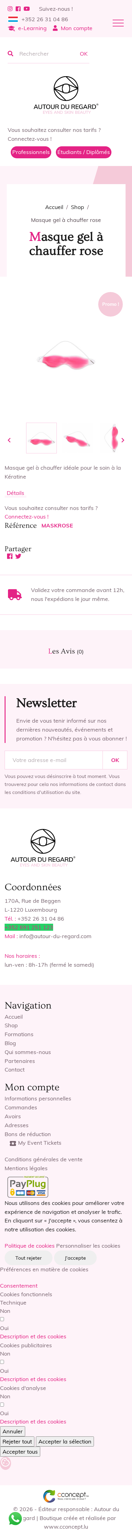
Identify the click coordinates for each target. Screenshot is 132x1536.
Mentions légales (26, 1168)
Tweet (18, 556)
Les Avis (66, 651)
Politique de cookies (30, 1245)
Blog (10, 1043)
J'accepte (75, 1258)
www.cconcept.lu (66, 1526)
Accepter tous (20, 1451)
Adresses (17, 1125)
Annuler (12, 1431)
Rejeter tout (17, 1441)
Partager (10, 556)
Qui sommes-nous (28, 1052)
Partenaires (20, 1060)
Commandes (21, 1107)
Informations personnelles (38, 1098)
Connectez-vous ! (27, 516)
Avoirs (13, 1116)
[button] (33, 1336)
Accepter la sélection (64, 1441)
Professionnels (31, 152)
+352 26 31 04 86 (44, 19)
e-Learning (32, 28)
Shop (11, 1025)
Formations (19, 1034)
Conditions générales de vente (44, 1159)
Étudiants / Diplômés (83, 152)
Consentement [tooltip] (18, 1285)
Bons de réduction (28, 1134)
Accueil (14, 1016)
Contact (15, 1069)
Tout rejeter (28, 1258)
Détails (15, 492)
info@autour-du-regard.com (55, 936)
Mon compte (76, 28)
